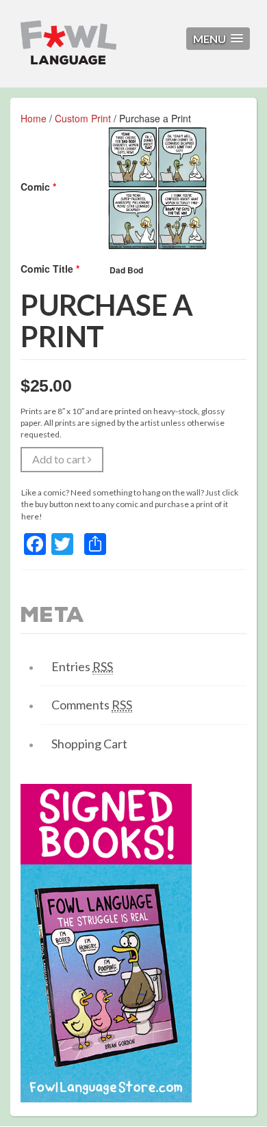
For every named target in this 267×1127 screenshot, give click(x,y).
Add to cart (60, 458)
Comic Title (50, 268)
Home (34, 118)
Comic (38, 186)
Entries (82, 666)
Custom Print (83, 118)
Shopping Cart (89, 743)
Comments (91, 704)
